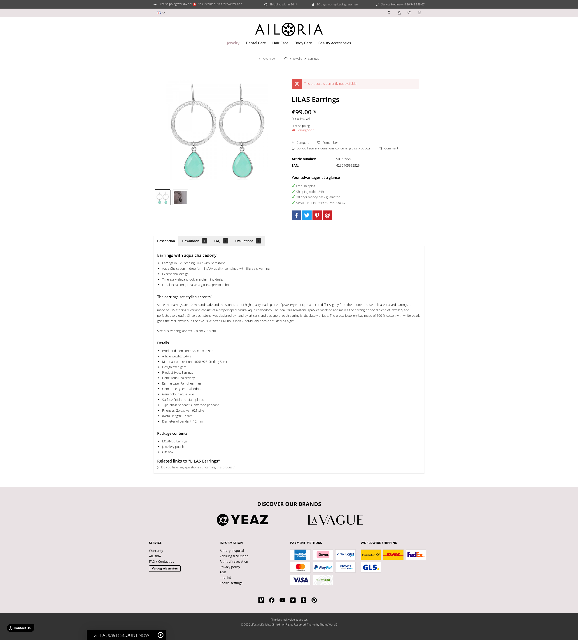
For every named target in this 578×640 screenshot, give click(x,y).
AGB (223, 572)
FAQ (220, 241)
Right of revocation (234, 561)
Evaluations (247, 241)
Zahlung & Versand (234, 556)
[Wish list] (409, 13)
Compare (302, 142)
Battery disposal (232, 550)
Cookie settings (231, 583)
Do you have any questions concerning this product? (333, 148)
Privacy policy (230, 567)
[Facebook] (296, 215)
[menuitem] (419, 13)
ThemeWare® (328, 624)
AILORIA (155, 556)
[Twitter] (307, 215)
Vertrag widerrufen (165, 568)
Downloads (193, 241)
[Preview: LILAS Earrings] (162, 197)
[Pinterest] (317, 215)
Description (166, 241)
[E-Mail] (327, 215)
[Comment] (355, 106)
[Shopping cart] (419, 13)
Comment (390, 148)
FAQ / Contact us (161, 561)
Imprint (225, 577)
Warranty (156, 550)
